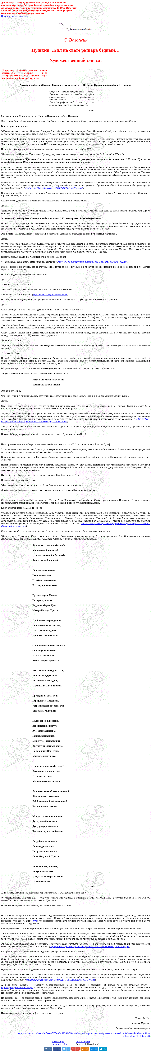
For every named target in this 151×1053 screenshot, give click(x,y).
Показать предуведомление (15, 16)
